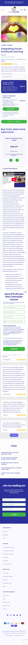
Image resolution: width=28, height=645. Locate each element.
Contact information (18, 635)
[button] (21, 9)
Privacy (5, 609)
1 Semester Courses (8, 554)
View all (15, 64)
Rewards (5, 580)
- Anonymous (6, 359)
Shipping (3, 57)
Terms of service (22, 633)
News (4, 586)
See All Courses (7, 564)
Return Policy (6, 602)
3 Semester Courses (8, 547)
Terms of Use (6, 605)
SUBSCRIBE (14, 349)
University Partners (8, 576)
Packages (5, 535)
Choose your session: (6, 73)
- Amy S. (5, 430)
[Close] (25, 292)
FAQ (4, 538)
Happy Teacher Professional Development (16, 631)
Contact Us (6, 595)
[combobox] (6, 321)
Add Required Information (11, 108)
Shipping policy (9, 635)
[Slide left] (10, 160)
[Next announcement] (25, 3)
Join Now (14, 514)
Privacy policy (14, 633)
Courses (5, 531)
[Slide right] (17, 160)
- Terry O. (5, 415)
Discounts (5, 557)
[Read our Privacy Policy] (24, 340)
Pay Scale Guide (7, 583)
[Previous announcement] (2, 3)
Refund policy (6, 633)
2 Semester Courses (8, 551)
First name (5, 497)
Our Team (5, 573)
